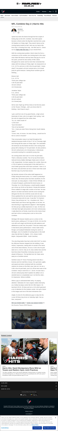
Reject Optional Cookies (49, 428)
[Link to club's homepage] (3, 11)
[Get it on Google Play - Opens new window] (33, 395)
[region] (29, 423)
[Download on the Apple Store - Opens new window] (23, 395)
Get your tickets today (18, 303)
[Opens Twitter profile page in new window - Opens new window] (18, 33)
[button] (29, 319)
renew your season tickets (35, 303)
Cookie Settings (5, 427)
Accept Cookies (37, 428)
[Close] (55, 417)
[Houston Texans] (29, 401)
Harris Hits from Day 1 (20, 49)
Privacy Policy (29, 411)
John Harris (20, 29)
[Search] (53, 11)
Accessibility (29, 413)
